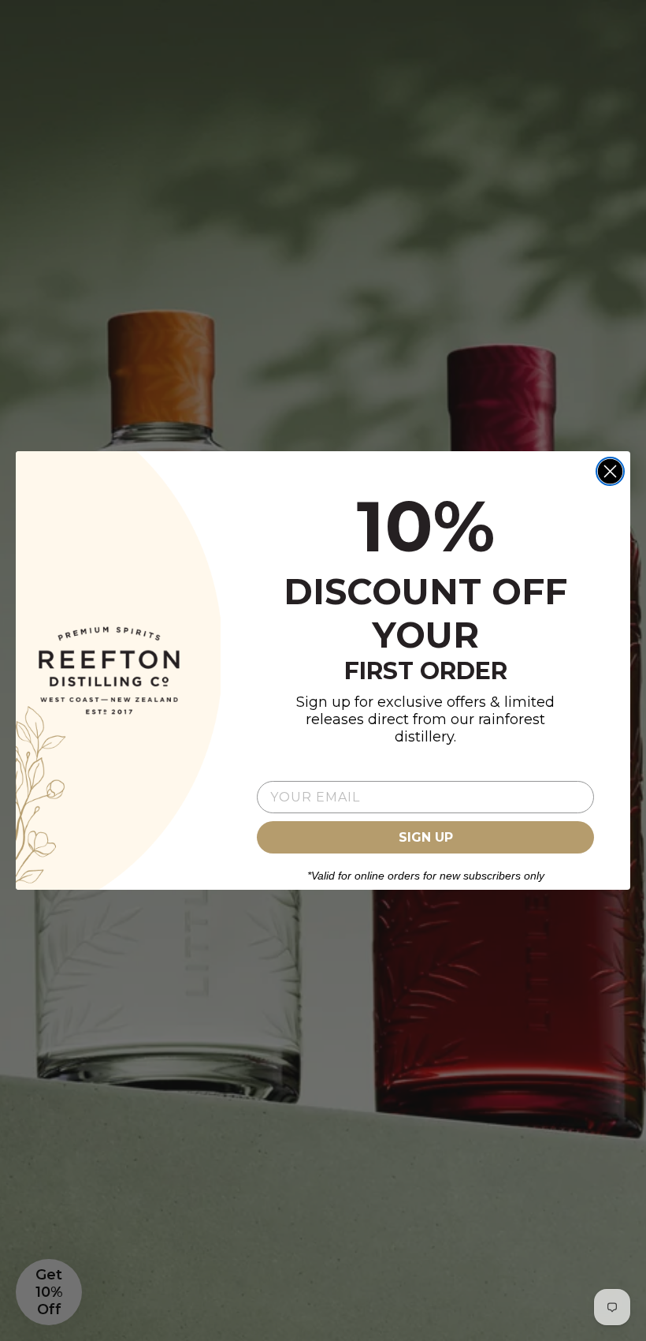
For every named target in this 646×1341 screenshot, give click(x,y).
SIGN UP (426, 837)
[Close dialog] (610, 471)
